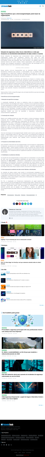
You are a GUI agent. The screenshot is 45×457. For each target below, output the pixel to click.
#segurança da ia (24, 435)
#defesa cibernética (30, 437)
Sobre (22, 1)
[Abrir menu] (40, 6)
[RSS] (26, 3)
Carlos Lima (9, 18)
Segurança (3, 11)
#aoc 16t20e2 (9, 439)
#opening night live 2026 (6, 435)
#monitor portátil (16, 439)
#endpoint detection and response (8, 437)
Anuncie (26, 1)
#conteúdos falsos (34, 439)
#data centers (17, 194)
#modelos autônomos (33, 435)
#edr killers (37, 437)
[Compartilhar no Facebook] (14, 204)
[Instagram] (18, 3)
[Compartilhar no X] (17, 204)
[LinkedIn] (10, 218)
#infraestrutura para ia (25, 439)
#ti (36, 194)
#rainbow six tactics (16, 435)
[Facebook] (20, 3)
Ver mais (41, 305)
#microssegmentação (30, 194)
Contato (18, 1)
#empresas (23, 194)
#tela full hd (3, 439)
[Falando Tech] (6, 6)
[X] (22, 3)
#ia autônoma (40, 435)
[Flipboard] (24, 3)
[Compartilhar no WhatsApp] (25, 204)
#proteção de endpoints (20, 437)
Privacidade (28, 452)
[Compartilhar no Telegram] (28, 204)
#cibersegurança (10, 194)
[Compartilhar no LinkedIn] (22, 204)
